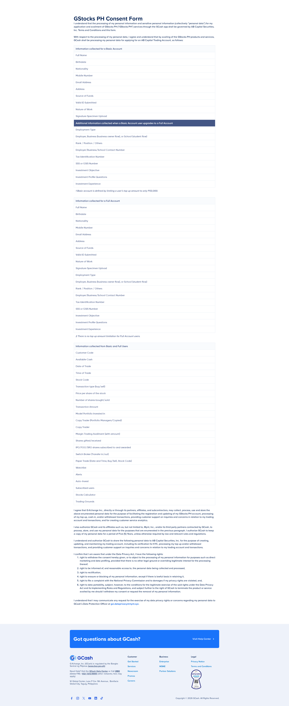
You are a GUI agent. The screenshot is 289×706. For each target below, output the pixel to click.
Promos (131, 675)
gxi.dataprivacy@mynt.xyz (125, 603)
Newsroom (133, 671)
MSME (162, 666)
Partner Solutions (167, 671)
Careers (131, 680)
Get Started (133, 661)
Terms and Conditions (201, 666)
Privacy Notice (198, 661)
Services (132, 666)
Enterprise (164, 661)
